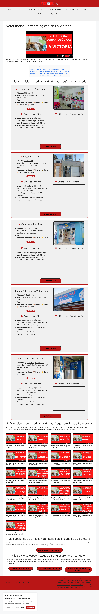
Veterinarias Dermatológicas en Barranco (38, 446)
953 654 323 (39, 363)
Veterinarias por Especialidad (35, 9)
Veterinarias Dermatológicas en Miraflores (60, 481)
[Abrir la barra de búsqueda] (49, 18)
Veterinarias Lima (63, 578)
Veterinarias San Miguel (63, 585)
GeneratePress (27, 583)
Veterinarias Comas (63, 587)
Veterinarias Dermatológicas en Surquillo (60, 516)
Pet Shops (86, 9)
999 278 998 (28, 161)
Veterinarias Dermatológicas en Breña (60, 446)
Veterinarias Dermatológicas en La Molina (38, 464)
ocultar (37, 67)
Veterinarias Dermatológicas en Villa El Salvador (82, 516)
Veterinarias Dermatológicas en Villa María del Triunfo (15, 533)
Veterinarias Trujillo (77, 580)
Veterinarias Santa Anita (77, 582)
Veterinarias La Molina (63, 582)
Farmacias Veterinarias (72, 9)
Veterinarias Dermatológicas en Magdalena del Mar (38, 481)
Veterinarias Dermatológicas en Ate (15, 446)
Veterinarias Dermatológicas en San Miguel (82, 498)
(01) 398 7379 (29, 228)
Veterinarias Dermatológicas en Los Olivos (15, 481)
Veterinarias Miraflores (77, 585)
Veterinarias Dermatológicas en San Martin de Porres (60, 498)
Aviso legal (88, 580)
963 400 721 (39, 228)
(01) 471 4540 (29, 363)
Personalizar (10, 607)
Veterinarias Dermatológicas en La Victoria (60, 464)
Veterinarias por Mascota (15, 9)
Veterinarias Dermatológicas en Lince (82, 464)
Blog (52, 14)
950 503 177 (28, 93)
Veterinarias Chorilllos (77, 587)
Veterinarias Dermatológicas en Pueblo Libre (82, 481)
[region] (20, 602)
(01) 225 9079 (29, 295)
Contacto (58, 14)
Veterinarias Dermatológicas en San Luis (38, 498)
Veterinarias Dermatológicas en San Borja (15, 498)
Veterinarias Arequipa (77, 578)
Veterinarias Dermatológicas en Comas (82, 446)
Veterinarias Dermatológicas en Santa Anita (15, 516)
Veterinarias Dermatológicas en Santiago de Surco (38, 516)
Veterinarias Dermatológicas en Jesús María (15, 464)
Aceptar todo (30, 607)
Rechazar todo (20, 607)
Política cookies (88, 586)
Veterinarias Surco (63, 580)
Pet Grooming (42, 14)
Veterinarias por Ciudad (54, 9)
